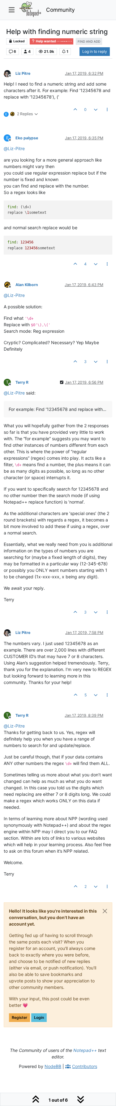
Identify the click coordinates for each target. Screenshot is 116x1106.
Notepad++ (85, 1050)
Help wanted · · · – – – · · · (53, 41)
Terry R (21, 382)
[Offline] (9, 73)
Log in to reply (94, 51)
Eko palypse (26, 138)
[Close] (105, 911)
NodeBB (53, 1066)
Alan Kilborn (26, 284)
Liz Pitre (22, 73)
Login (39, 1017)
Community (60, 9)
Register (19, 1017)
